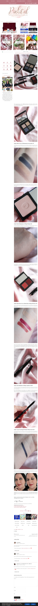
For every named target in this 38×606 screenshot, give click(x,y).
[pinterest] (29, 3)
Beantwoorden (17, 550)
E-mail (15, 590)
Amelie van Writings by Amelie (24, 563)
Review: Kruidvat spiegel (24, 558)
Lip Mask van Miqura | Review (31, 568)
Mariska (19, 542)
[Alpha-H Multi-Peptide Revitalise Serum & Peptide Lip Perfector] (34, 517)
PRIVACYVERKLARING (12, 3)
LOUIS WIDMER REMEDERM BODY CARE (19, 535)
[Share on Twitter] (18, 529)
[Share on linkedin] (22, 529)
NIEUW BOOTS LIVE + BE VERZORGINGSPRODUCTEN (33, 535)
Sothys (16, 531)
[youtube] (31, 3)
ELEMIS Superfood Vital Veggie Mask (19, 505)
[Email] (35, 3)
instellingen (8, 605)
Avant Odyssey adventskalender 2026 (29, 523)
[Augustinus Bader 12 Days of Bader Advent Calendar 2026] (17, 517)
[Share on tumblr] (20, 529)
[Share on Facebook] (17, 529)
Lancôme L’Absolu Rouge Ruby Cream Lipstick (20, 506)
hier (30, 497)
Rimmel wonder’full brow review (26, 548)
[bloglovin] (32, 3)
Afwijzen (33, 604)
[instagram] (27, 3)
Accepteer (27, 604)
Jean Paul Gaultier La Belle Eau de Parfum (19, 507)
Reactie (15, 578)
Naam (14, 587)
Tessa (18, 553)
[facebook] (28, 3)
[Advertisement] (25, 96)
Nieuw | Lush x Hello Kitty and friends (23, 523)
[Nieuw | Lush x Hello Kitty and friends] (23, 517)
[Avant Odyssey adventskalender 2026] (28, 517)
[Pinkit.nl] (19, 9)
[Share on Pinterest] (19, 529)
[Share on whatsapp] (21, 529)
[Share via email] (16, 529)
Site (14, 593)
